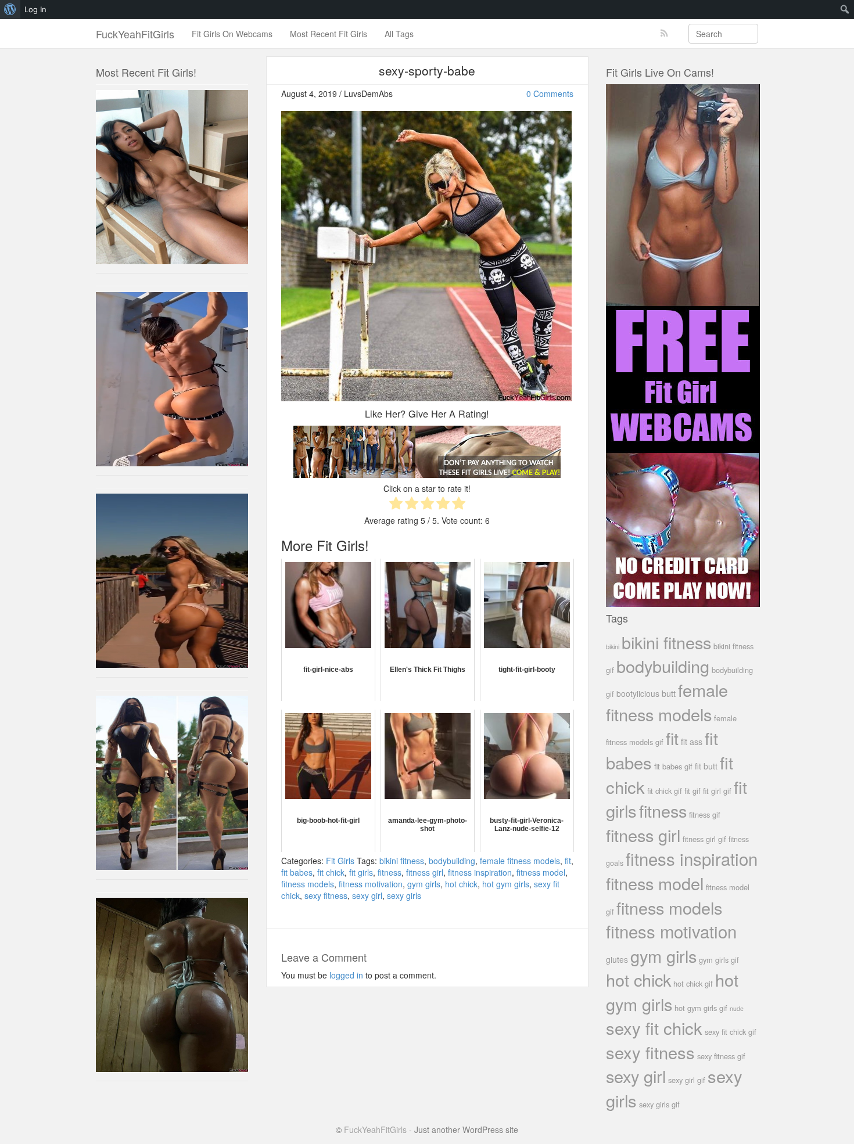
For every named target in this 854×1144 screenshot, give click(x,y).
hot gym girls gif (700, 1007)
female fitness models (520, 860)
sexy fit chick (654, 1027)
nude (737, 1008)
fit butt (706, 766)
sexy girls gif (659, 1104)
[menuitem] (10, 9)
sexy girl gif (686, 1079)
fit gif (692, 790)
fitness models (307, 884)
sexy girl (367, 895)
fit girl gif (717, 790)
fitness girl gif (704, 838)
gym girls (423, 884)
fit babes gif (673, 766)
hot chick (461, 884)
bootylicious (637, 693)
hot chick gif (693, 983)
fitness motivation (371, 884)
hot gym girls (505, 884)
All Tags (399, 33)
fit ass (691, 741)
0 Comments (549, 93)
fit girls (361, 872)
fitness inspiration (480, 872)
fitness (389, 872)
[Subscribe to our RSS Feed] (664, 33)
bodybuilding (452, 860)
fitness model (540, 872)
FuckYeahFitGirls (135, 33)
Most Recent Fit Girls (328, 33)
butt (669, 693)
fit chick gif (664, 790)
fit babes (297, 872)
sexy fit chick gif (730, 1031)
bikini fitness (401, 860)
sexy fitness (325, 895)
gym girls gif (719, 959)
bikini (612, 646)
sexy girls (404, 895)
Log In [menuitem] (35, 9)
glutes (617, 959)
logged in (346, 975)
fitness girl (424, 872)
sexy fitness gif (721, 1056)
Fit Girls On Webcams (232, 33)
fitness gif (704, 814)
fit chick (331, 872)
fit (568, 860)
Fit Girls (340, 860)
